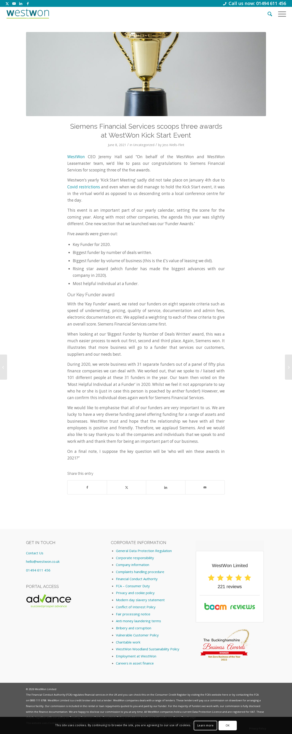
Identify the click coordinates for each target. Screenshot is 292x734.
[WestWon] (28, 14)
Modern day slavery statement (140, 600)
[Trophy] (146, 74)
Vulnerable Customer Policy (137, 635)
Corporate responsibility (135, 557)
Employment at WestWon (136, 656)
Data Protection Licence (207, 711)
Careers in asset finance (135, 663)
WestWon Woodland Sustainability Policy (147, 649)
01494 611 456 (38, 570)
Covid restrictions (83, 187)
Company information (132, 564)
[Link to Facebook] (27, 3)
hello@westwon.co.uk (43, 561)
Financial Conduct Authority (137, 579)
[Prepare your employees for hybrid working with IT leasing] (288, 367)
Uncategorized (143, 145)
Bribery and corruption (133, 628)
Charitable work (128, 642)
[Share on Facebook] (87, 487)
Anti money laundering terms (138, 621)
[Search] (270, 14)
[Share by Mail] (204, 487)
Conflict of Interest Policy (136, 607)
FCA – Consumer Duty (133, 586)
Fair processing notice (133, 614)
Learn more (205, 725)
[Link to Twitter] (7, 3)
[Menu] (280, 14)
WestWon (76, 156)
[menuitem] (270, 14)
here (225, 694)
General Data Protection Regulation (144, 550)
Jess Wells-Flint (173, 145)
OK (228, 725)
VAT (252, 711)
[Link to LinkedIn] (21, 3)
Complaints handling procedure (140, 571)
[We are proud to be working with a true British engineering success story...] (3, 367)
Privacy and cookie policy (135, 592)
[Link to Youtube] (14, 3)
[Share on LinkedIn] (165, 487)
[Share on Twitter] (126, 487)
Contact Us (34, 553)
